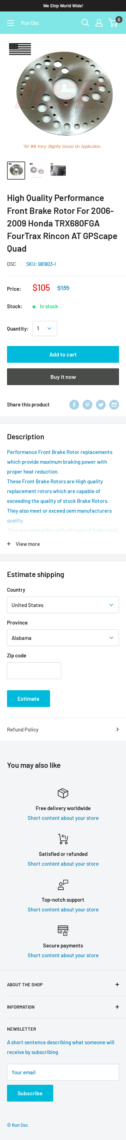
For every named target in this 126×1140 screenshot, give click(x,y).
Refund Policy (22, 729)
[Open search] (85, 23)
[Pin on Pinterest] (87, 404)
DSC (11, 264)
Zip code (16, 655)
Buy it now (63, 376)
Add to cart (63, 354)
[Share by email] (114, 404)
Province (17, 622)
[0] (113, 23)
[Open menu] (10, 23)
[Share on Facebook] (74, 404)
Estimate (29, 698)
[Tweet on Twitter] (101, 404)
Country (16, 589)
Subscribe (30, 1093)
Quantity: (17, 328)
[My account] (99, 23)
